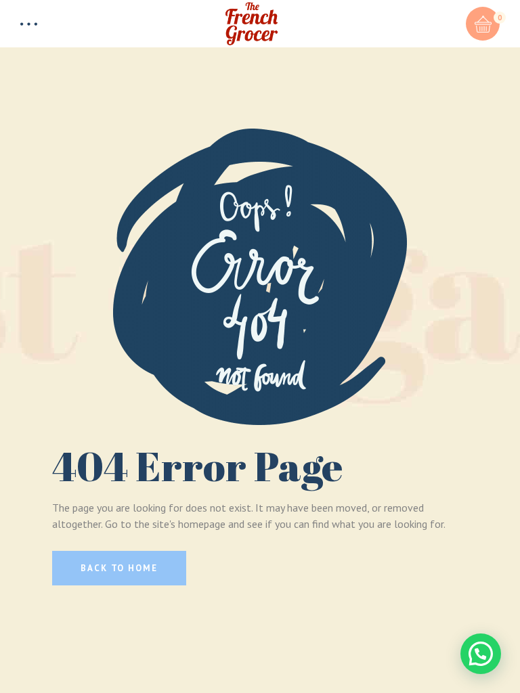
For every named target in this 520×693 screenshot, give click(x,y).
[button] (480, 653)
